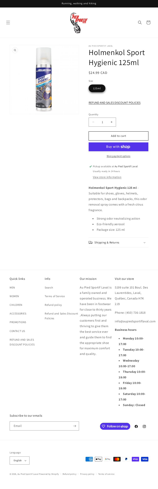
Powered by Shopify (49, 474)
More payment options (118, 156)
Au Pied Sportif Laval (28, 474)
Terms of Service (55, 296)
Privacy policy (87, 474)
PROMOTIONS (18, 322)
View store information (107, 177)
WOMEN (14, 296)
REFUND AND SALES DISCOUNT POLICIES (114, 103)
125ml (97, 88)
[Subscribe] (74, 425)
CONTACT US (17, 331)
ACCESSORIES (18, 313)
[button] (8, 22)
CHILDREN (16, 305)
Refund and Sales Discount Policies (61, 316)
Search (49, 287)
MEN (12, 287)
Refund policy (53, 305)
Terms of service (106, 474)
